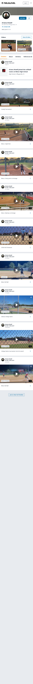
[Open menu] (30, 109)
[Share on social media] (29, 18)
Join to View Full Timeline (16, 395)
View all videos (26, 37)
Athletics (18, 57)
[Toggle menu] (31, 3)
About (11, 57)
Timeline (3, 56)
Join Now (22, 18)
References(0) (28, 57)
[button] (30, 109)
